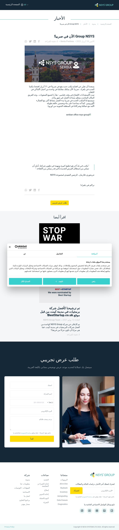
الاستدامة (26, 492)
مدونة (94, 24)
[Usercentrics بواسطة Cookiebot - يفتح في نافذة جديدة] (25, 247)
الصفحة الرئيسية (105, 24)
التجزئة (46, 502)
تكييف (61, 281)
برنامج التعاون (24, 500)
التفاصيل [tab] (59, 254)
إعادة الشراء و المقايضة (43, 485)
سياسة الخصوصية (26, 433)
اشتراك (76, 490)
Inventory (64, 492)
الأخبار (85, 24)
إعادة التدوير (44, 494)
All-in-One (64, 484)
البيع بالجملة (44, 498)
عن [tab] (24, 254)
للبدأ (31, 439)
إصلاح (46, 490)
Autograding (62, 496)
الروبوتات (64, 480)
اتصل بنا (27, 496)
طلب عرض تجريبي (59, 203)
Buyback (64, 488)
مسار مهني (25, 504)
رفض (93, 281)
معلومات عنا (25, 484)
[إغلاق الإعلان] (10, 247)
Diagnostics (63, 504)
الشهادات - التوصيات (22, 488)
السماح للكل (25, 281)
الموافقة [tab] (94, 254)
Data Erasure (62, 500)
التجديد (46, 480)
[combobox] (49, 402)
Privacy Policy (9, 527)
